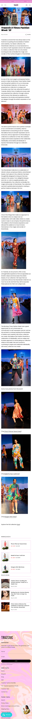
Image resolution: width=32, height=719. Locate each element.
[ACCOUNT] (26, 5)
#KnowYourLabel (5, 718)
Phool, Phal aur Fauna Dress (12, 431)
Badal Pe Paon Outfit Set (11, 474)
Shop (2, 677)
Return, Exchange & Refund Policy (10, 706)
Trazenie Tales (5, 689)
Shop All (3, 674)
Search (3, 700)
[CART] (30, 5)
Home (3, 671)
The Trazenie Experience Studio (9, 686)
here (18, 524)
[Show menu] (2, 5)
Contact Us (4, 692)
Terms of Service (6, 664)
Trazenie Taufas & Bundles (8, 683)
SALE (2, 680)
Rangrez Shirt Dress (10, 517)
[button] (5, 5)
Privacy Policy (26, 663)
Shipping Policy (5, 709)
